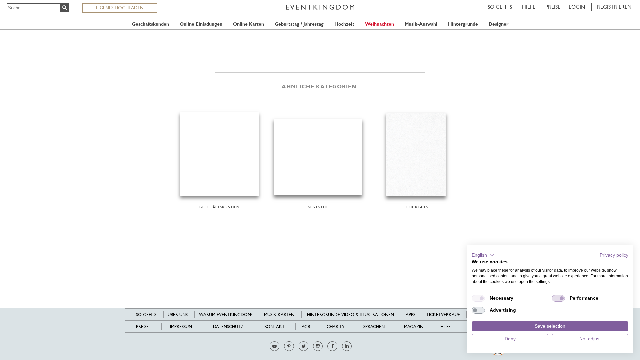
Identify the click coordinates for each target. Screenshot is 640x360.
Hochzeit (344, 24)
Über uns (178, 314)
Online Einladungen (201, 24)
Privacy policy (614, 255)
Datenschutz (228, 326)
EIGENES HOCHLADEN (120, 7)
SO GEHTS (500, 7)
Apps (410, 314)
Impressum (181, 326)
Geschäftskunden (150, 24)
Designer (498, 24)
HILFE (528, 7)
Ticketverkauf (443, 314)
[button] (483, 255)
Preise (552, 7)
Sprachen (374, 326)
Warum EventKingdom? (225, 314)
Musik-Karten (279, 314)
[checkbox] (478, 298)
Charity (336, 326)
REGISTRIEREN (614, 7)
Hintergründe (463, 24)
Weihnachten (379, 24)
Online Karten (248, 24)
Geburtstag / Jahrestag (299, 24)
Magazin (413, 326)
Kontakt (274, 326)
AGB (306, 326)
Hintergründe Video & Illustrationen (350, 314)
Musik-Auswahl (421, 24)
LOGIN (577, 7)
